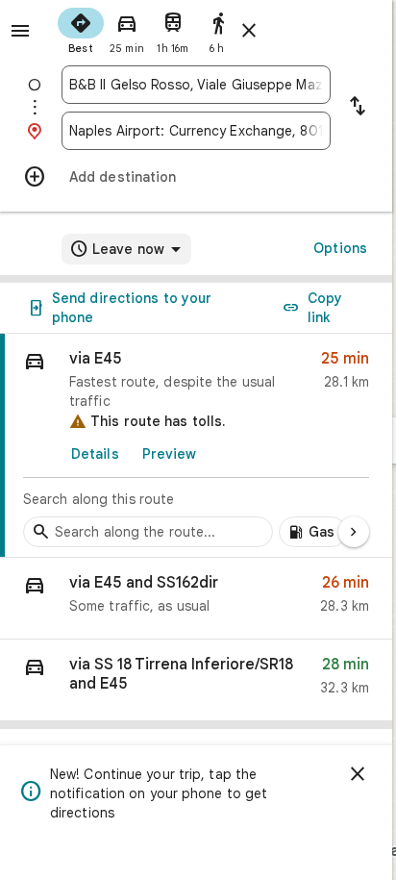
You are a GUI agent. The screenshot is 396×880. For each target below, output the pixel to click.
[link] (196, 446)
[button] (196, 599)
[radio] (81, 29)
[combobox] (196, 84)
